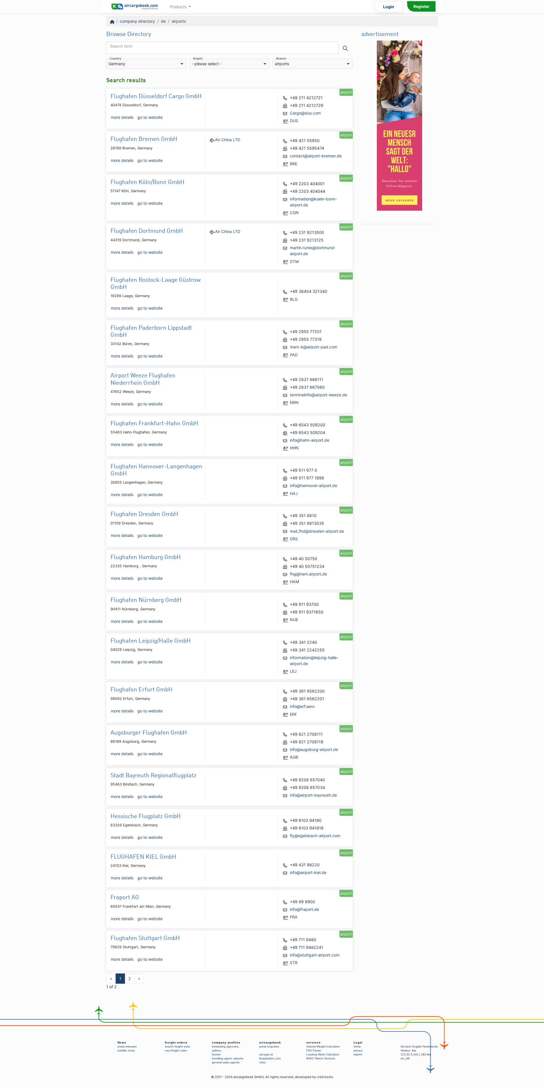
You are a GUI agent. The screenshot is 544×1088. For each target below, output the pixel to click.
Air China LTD (227, 139)
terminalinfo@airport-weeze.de (318, 394)
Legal (358, 1042)
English (417, 1046)
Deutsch (406, 1046)
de (163, 21)
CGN (294, 212)
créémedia (325, 1077)
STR (294, 962)
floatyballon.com (269, 1058)
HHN (294, 447)
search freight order (177, 1046)
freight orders (176, 1042)
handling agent (222, 1058)
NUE (294, 619)
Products (179, 6)
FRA (294, 917)
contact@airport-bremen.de (316, 155)
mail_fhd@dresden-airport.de (317, 531)
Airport (198, 58)
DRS (294, 538)
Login (388, 6)
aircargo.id (266, 1054)
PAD (294, 354)
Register (421, 6)
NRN (294, 402)
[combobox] (146, 64)
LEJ (293, 671)
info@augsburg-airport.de (314, 749)
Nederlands (430, 1046)
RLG (294, 299)
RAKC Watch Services (320, 1058)
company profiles (226, 1042)
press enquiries (269, 1046)
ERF (293, 714)
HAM (294, 581)
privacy (358, 1050)
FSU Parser (313, 1050)
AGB (294, 757)
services (313, 1042)
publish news (126, 1050)
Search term (121, 46)
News (122, 1042)
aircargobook (270, 1042)
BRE (293, 163)
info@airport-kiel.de (308, 872)
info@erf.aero (302, 706)
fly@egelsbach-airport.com (315, 835)
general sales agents (225, 1062)
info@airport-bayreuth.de (313, 795)
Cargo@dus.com (305, 113)
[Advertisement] (399, 312)
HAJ (294, 493)
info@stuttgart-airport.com (314, 954)
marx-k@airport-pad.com (313, 346)
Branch (281, 58)
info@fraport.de (304, 909)
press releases (127, 1046)
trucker (216, 1054)
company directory (137, 21)
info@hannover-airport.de (313, 485)
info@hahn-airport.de (309, 440)
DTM (294, 261)
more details (122, 117)
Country (115, 58)
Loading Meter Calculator (322, 1054)
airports (179, 21)
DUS (294, 120)
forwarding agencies (225, 1046)
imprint (358, 1054)
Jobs (262, 1062)
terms (357, 1046)
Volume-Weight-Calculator (323, 1046)
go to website (150, 117)
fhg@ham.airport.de (308, 573)
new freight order (176, 1050)
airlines (216, 1050)
